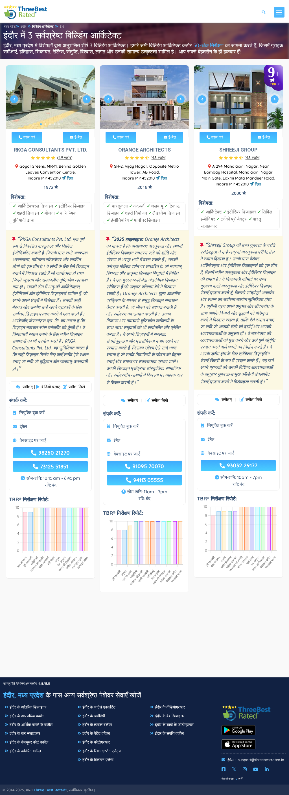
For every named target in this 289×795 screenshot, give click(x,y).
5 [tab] (59, 124)
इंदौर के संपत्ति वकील (169, 733)
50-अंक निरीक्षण (208, 45)
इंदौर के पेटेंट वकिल (96, 733)
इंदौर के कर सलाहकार (25, 733)
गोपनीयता (228, 779)
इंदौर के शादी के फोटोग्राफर (174, 724)
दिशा (69, 178)
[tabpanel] (50, 101)
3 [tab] (50, 124)
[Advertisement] (144, 637)
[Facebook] (223, 769)
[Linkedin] (267, 769)
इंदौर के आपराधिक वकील (27, 715)
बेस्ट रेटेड (10, 26)
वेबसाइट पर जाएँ (33, 440)
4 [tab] (54, 124)
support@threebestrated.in (261, 759)
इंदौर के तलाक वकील (97, 724)
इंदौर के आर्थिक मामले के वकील (31, 724)
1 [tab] (41, 124)
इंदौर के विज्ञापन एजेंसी (97, 759)
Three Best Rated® (50, 790)
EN (62, 26)
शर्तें (240, 779)
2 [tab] (45, 124)
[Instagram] (245, 769)
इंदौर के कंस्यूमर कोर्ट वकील (29, 742)
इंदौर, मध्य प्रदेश (23, 695)
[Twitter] (234, 769)
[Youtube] (255, 769)
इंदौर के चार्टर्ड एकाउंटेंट (98, 707)
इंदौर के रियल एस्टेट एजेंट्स (101, 750)
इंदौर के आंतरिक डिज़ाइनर (28, 707)
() (65, 157)
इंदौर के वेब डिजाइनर (170, 715)
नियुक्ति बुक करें (32, 412)
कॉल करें (28, 137)
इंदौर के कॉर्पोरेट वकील (25, 750)
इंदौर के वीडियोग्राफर (170, 707)
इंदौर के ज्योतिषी (93, 715)
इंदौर (23, 26)
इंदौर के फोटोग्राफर (96, 742)
